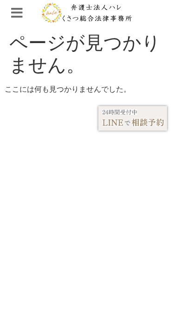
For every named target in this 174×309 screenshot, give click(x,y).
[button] (17, 13)
